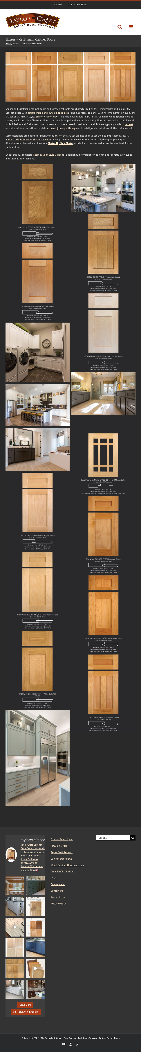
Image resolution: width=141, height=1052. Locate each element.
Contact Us (57, 890)
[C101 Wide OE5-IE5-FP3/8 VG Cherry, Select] (103, 577)
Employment (58, 884)
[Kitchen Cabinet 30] (38, 385)
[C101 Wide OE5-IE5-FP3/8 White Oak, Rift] (38, 632)
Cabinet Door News (61, 858)
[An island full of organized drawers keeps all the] (15, 906)
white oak (14, 128)
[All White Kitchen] (103, 166)
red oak (129, 124)
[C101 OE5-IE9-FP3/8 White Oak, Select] (103, 216)
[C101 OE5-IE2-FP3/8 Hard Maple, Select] (38, 474)
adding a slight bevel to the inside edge (28, 139)
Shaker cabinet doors (48, 116)
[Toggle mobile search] (120, 27)
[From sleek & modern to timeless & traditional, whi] (15, 968)
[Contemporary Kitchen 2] (38, 712)
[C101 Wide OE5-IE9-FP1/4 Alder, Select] (38, 245)
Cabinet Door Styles (62, 839)
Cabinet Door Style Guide (47, 154)
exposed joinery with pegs (62, 128)
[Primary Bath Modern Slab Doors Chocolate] (38, 430)
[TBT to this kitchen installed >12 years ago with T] (35, 989)
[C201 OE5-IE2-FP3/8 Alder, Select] (103, 656)
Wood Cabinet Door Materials (67, 865)
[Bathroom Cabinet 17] (103, 374)
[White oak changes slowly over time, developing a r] (35, 906)
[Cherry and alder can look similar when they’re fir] (35, 927)
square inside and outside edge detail (49, 112)
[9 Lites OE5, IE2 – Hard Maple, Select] (103, 418)
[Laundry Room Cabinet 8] (38, 324)
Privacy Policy (58, 903)
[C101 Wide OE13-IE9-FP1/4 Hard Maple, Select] (103, 295)
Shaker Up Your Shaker (60, 143)
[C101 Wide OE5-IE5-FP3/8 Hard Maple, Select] (38, 553)
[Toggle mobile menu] (131, 27)
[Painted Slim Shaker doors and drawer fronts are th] (35, 885)
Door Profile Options (62, 871)
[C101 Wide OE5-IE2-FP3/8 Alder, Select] (103, 498)
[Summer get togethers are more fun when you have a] (35, 947)
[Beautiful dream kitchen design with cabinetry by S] (15, 885)
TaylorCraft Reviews (62, 852)
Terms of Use (58, 897)
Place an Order (59, 845)
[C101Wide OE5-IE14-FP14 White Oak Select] (38, 166)
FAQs (53, 878)
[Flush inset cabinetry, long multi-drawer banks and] (15, 927)
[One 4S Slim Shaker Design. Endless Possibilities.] (35, 968)
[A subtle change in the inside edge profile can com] (15, 947)
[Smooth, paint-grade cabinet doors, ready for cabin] (15, 989)
